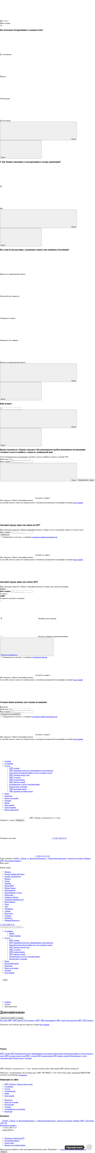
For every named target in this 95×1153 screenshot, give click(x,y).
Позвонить (20, 820)
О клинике (9, 763)
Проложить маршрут (13, 861)
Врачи (7, 803)
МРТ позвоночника (17, 780)
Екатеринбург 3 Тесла (13, 893)
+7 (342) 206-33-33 (7, 924)
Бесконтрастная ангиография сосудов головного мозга (30, 773)
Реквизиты (23, 1075)
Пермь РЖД (9, 886)
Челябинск (9, 909)
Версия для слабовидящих (15, 1145)
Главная (8, 761)
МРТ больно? (88, 1020)
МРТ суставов (15, 777)
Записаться (5, 534)
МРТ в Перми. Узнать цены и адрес (19, 1084)
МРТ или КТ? (18, 1020)
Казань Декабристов (13, 876)
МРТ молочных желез (18, 789)
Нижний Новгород (12, 920)
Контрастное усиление (18, 787)
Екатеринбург (10, 890)
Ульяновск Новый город (14, 899)
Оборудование (10, 807)
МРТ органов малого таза (19, 775)
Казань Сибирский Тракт (15, 874)
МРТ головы (14, 768)
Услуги (7, 766)
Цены (7, 793)
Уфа (6, 906)
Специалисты (10, 1091)
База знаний (9, 805)
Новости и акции (11, 798)
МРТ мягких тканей (17, 782)
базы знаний (78, 503)
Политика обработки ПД (14, 1138)
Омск (7, 904)
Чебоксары (9, 895)
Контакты (8, 796)
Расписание (9, 1104)
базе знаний (44, 1024)
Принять (4, 1152)
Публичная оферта (12, 1140)
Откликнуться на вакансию (10, 714)
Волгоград (9, 913)
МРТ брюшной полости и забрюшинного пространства (31, 770)
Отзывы (8, 800)
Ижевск (8, 879)
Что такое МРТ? (6, 1020)
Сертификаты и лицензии (15, 1109)
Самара (7, 911)
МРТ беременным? (48, 1020)
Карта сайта (9, 1143)
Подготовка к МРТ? (32, 1020)
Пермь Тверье (10, 888)
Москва (8, 872)
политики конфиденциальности (44, 537)
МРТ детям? (61, 1020)
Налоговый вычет (12, 810)
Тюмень (8, 883)
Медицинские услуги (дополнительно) (24, 784)
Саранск (8, 916)
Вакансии (8, 1111)
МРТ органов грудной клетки (21, 791)
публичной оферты (39, 657)
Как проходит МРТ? (74, 1020)
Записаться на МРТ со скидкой (12, 1018)
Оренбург (8, 918)
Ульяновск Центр (11, 897)
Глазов (7, 881)
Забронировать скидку (86, 480)
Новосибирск (10, 902)
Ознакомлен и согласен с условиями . (30, 537)
